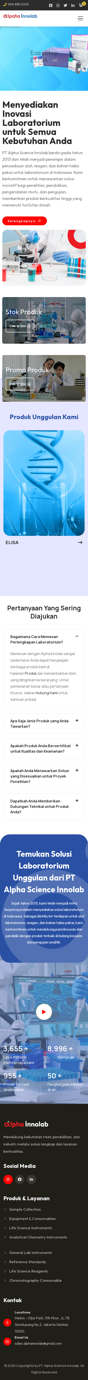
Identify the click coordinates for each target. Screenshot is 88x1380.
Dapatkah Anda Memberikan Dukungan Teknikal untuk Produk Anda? (39, 806)
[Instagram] (8, 1179)
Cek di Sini (17, 326)
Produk (31, 673)
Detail (31, 70)
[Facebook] (20, 1179)
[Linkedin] (31, 1179)
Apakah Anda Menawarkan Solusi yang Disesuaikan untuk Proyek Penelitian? (39, 776)
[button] (82, 491)
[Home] (26, 1124)
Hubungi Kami (47, 692)
